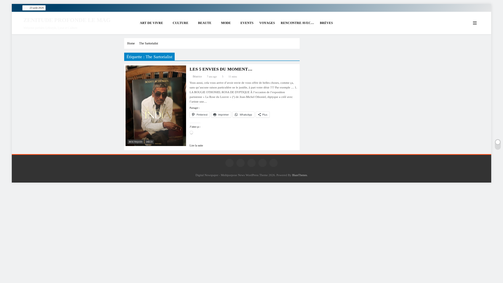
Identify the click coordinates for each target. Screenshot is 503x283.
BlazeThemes (299, 175)
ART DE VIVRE (151, 23)
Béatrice (197, 76)
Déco (149, 142)
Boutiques (135, 142)
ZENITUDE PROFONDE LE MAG (67, 20)
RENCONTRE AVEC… (297, 23)
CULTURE (180, 23)
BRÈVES (326, 23)
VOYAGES (267, 23)
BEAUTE (204, 23)
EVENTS (246, 23)
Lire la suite (196, 145)
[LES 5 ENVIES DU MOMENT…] (156, 105)
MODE (226, 23)
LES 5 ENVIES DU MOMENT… (221, 69)
